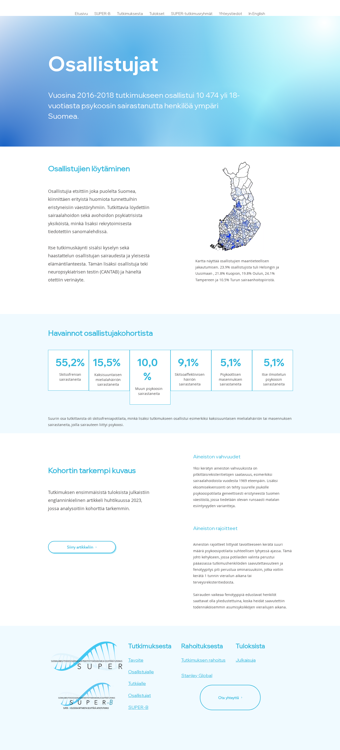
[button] (130, 11)
